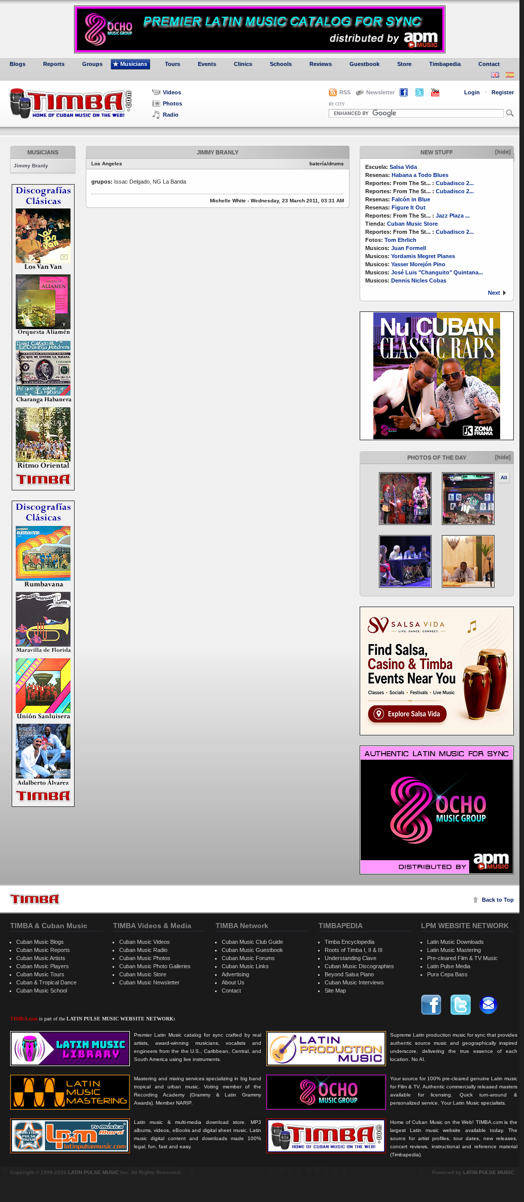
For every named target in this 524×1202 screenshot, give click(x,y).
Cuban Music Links (245, 966)
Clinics (243, 64)
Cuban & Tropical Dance (46, 982)
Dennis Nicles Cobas (418, 280)
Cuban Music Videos (144, 942)
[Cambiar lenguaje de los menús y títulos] (510, 76)
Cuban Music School (41, 990)
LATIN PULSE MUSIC (93, 1172)
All (504, 477)
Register (503, 92)
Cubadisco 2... (455, 183)
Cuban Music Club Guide (252, 942)
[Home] (34, 899)
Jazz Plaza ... (453, 216)
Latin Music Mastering (454, 950)
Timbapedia (445, 64)
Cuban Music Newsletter (149, 982)
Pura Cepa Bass (447, 974)
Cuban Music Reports (43, 950)
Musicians (133, 64)
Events (207, 64)
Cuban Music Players (42, 966)
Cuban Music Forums (248, 958)
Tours (172, 64)
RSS (345, 92)
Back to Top (498, 900)
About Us (233, 982)
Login (472, 92)
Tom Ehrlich (400, 240)
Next (494, 293)
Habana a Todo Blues (420, 175)
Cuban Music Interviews (354, 982)
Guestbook (364, 64)
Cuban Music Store (412, 224)
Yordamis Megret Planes (423, 256)
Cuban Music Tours (40, 974)
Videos (172, 92)
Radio (171, 115)
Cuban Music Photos (144, 958)
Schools (281, 64)
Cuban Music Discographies (359, 966)
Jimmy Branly (31, 165)
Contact (489, 64)
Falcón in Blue (411, 199)
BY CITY (337, 104)
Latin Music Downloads (455, 942)
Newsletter (380, 92)
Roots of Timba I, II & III (353, 950)
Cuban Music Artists (40, 958)
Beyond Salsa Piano (349, 974)
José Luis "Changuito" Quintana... (437, 272)
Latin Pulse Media (448, 966)
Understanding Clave (350, 958)
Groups (92, 64)
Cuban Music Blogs (40, 942)
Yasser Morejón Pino (418, 264)
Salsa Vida (403, 167)
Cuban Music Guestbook (252, 950)
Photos (172, 103)
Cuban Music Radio (143, 950)
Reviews (320, 64)
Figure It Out (409, 207)
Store (404, 64)
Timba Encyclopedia (349, 942)
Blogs (17, 64)
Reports (53, 64)
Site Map (335, 990)
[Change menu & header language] (495, 76)
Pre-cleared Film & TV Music (462, 958)
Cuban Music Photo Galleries (155, 966)
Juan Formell (408, 248)
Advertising (235, 974)
